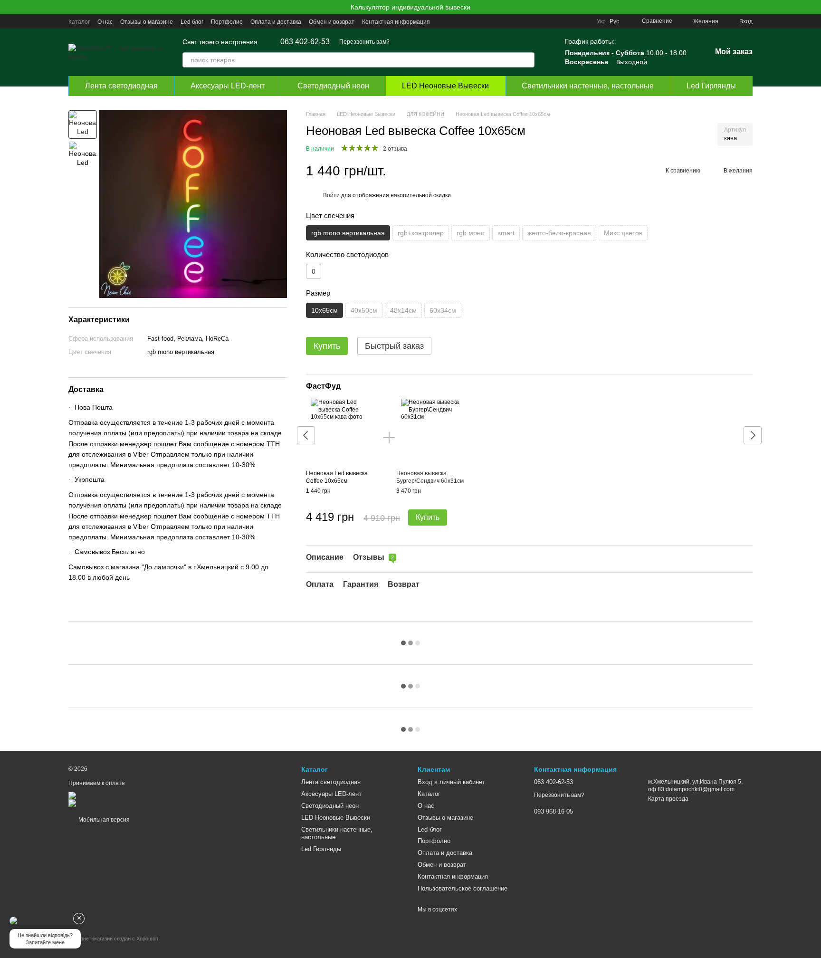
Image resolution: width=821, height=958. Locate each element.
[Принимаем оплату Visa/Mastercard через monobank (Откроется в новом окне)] (143, 803)
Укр (601, 21)
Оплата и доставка (275, 22)
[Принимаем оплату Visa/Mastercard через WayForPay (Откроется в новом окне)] (144, 795)
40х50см (364, 310)
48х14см (403, 310)
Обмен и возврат (331, 22)
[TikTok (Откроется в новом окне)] (538, 21)
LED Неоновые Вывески (445, 86)
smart (506, 233)
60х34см (443, 310)
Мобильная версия (103, 819)
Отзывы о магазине (146, 22)
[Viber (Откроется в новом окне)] (572, 21)
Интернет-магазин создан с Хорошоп (113, 938)
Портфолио (227, 22)
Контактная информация (396, 22)
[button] (813, 7)
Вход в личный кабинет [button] (451, 782)
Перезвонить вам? (364, 41)
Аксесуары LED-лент (228, 86)
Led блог (192, 22)
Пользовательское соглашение (462, 888)
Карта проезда (668, 798)
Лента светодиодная (121, 86)
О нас (105, 22)
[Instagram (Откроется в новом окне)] (526, 21)
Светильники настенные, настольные (588, 86)
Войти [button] (331, 195)
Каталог (79, 22)
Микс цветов (623, 233)
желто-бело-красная (559, 233)
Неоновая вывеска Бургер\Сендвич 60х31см (430, 477)
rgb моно (471, 233)
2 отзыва (395, 149)
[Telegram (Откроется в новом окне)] (560, 21)
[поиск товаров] (527, 59)
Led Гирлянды (711, 86)
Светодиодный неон (333, 86)
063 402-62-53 (305, 42)
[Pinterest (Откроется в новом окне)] (583, 21)
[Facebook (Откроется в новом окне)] (549, 21)
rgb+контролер (421, 233)
